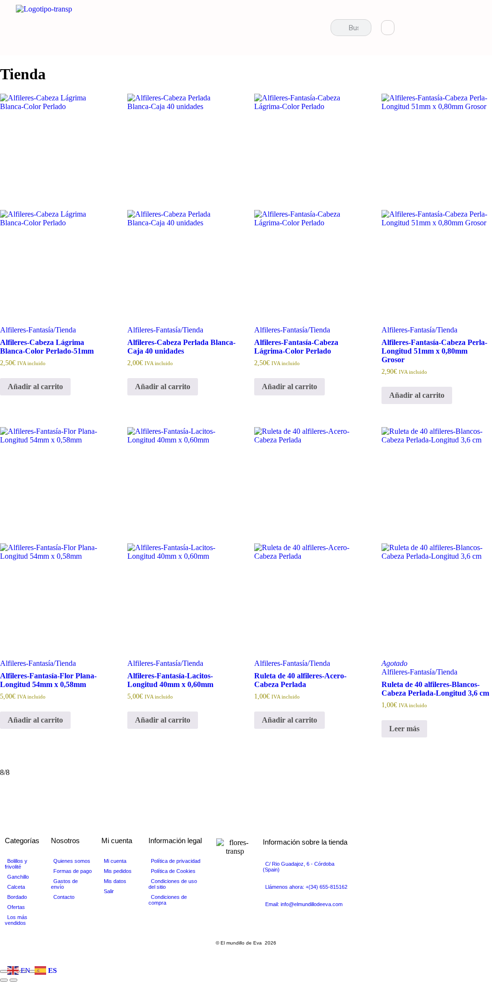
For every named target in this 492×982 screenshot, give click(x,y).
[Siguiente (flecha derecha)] (13, 980)
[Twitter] (424, 28)
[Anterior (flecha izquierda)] (4, 980)
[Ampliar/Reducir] (4, 971)
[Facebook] (407, 28)
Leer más (404, 728)
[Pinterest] (456, 28)
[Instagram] (473, 28)
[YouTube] (440, 28)
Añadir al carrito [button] (35, 386)
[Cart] (387, 27)
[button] (314, 28)
